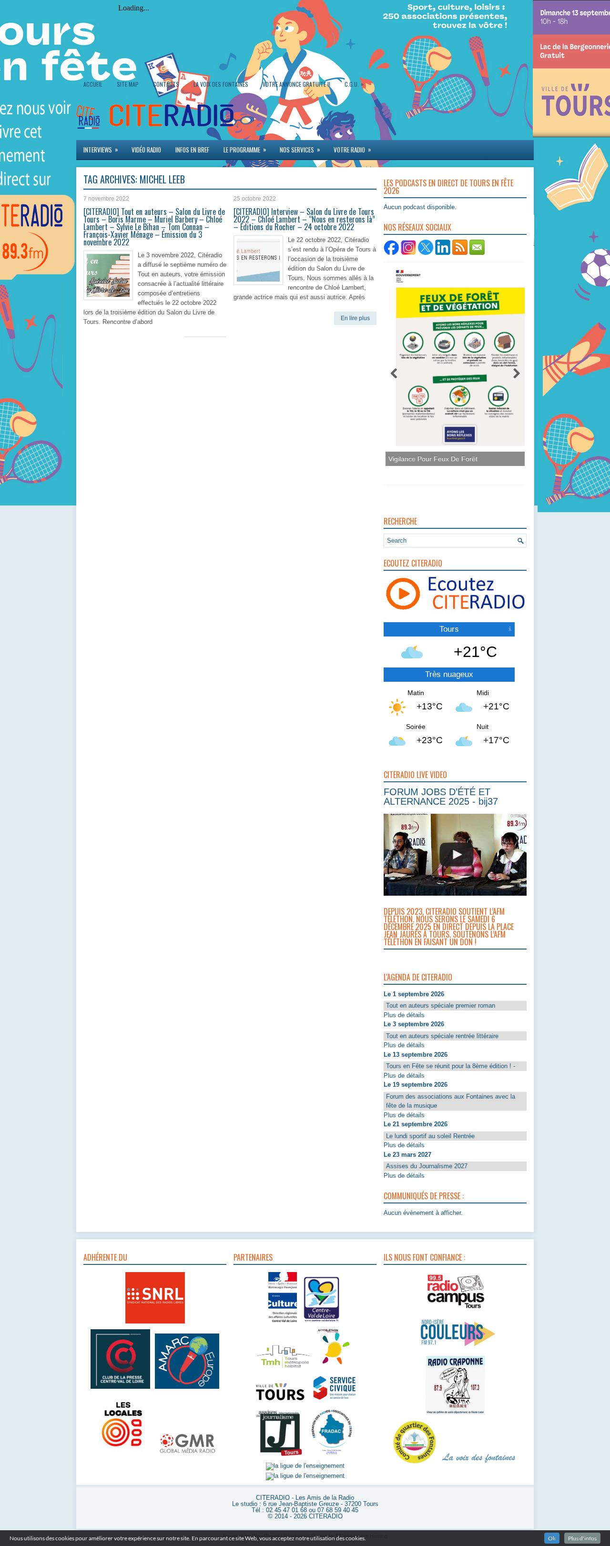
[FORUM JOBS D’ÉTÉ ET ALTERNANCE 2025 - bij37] (456, 855)
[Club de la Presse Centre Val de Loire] (120, 1389)
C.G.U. (354, 84)
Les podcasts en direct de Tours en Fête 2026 (448, 186)
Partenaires (253, 1257)
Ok (552, 1538)
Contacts (166, 84)
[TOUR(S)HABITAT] (284, 1368)
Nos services (300, 149)
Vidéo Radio (146, 149)
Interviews (100, 149)
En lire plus (355, 318)
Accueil (92, 84)
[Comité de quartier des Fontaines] (414, 1463)
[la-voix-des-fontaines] (478, 1463)
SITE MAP (128, 84)
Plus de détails (404, 1015)
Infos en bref (192, 149)
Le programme (245, 149)
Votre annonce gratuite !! (296, 84)
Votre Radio (352, 149)
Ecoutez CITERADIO (413, 563)
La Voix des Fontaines (220, 84)
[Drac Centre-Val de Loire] (282, 1323)
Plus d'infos (582, 1538)
